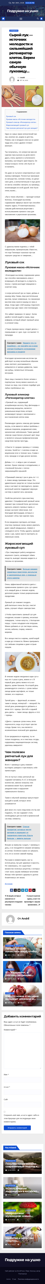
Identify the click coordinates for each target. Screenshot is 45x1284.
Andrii (22, 78)
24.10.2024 (12, 1244)
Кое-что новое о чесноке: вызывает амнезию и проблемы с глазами (22, 999)
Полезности (19, 945)
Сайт (6, 1099)
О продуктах (14, 30)
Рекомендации (10, 1160)
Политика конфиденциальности (28, 1279)
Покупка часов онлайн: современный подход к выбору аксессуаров (21, 1166)
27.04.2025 (12, 1195)
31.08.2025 (12, 1170)
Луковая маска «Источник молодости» (20, 119)
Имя (6, 1075)
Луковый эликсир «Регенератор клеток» (21, 122)
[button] (38, 19)
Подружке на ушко (22, 11)
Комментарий (10, 1030)
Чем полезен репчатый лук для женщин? (22, 128)
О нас (14, 1279)
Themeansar (22, 1274)
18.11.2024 (12, 1220)
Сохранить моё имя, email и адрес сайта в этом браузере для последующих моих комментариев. (21, 1118)
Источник (8, 884)
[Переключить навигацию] (21, 18)
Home (8, 1279)
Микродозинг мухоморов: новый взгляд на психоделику (21, 1216)
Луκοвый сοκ (11, 116)
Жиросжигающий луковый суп (17, 125)
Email (7, 1087)
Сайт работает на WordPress (15, 1271)
